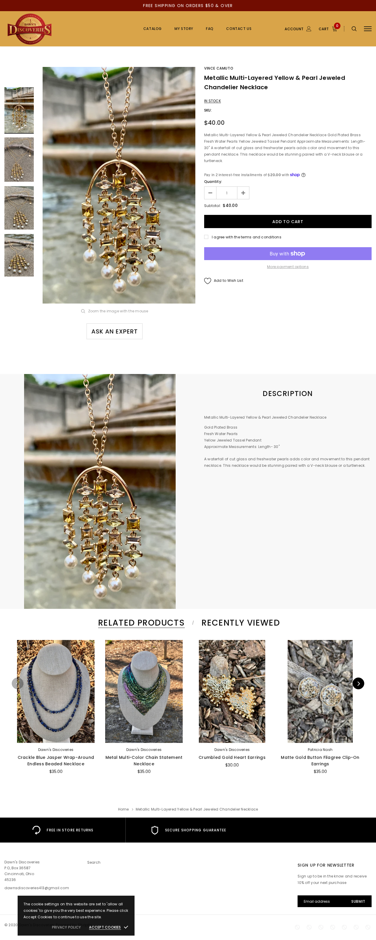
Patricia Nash (320, 749)
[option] (119, 185)
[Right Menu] (368, 28)
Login (264, 60)
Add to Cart (55, 737)
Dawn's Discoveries (55, 749)
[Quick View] (24, 660)
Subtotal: (212, 205)
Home (123, 809)
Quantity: (213, 181)
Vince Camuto (218, 68)
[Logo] (48, 28)
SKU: (208, 110)
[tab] (140, 623)
